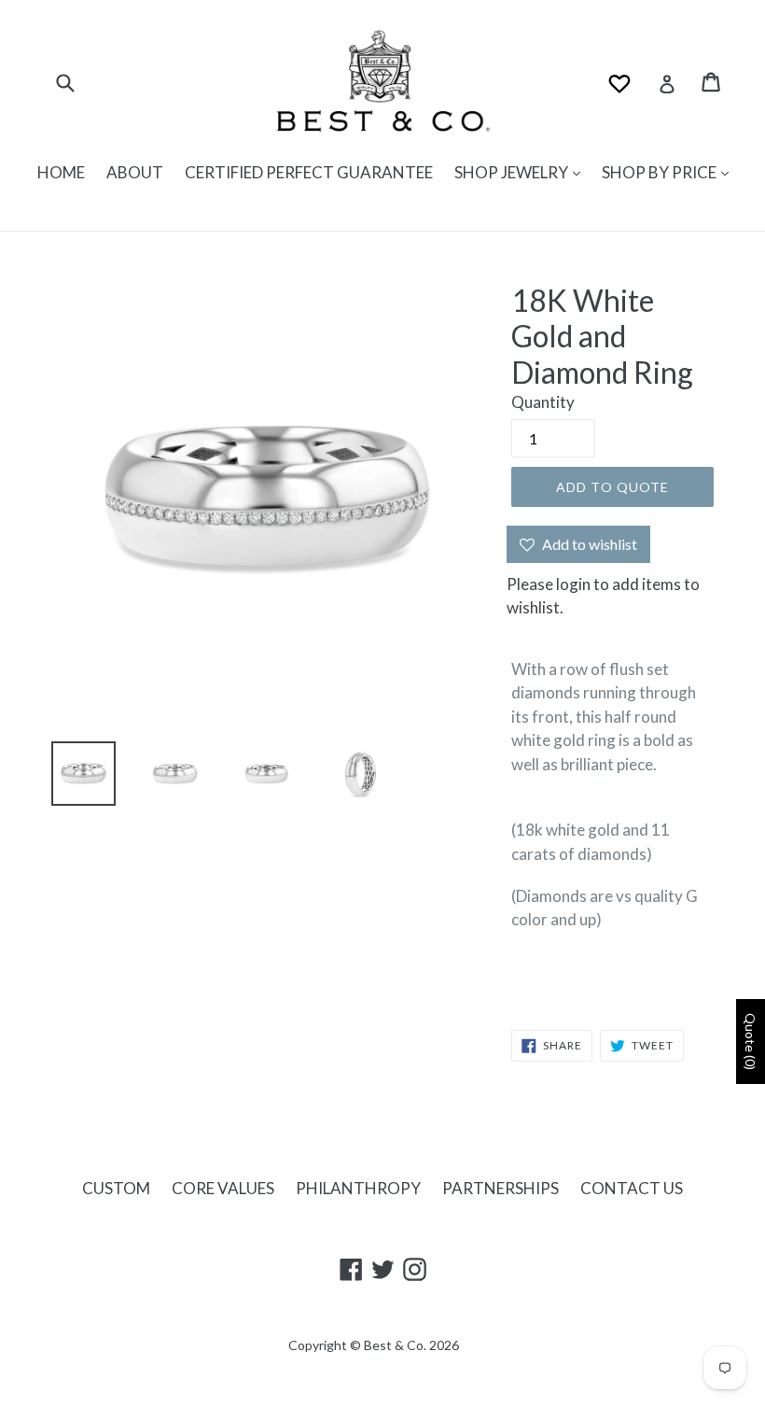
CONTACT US (631, 1188)
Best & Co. (395, 1345)
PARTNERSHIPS (500, 1188)
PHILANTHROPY (358, 1188)
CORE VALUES (223, 1188)
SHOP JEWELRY (512, 172)
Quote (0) (750, 1041)
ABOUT (134, 172)
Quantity (543, 402)
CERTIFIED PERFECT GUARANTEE (309, 172)
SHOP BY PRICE (660, 172)
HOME (61, 172)
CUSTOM (116, 1188)
